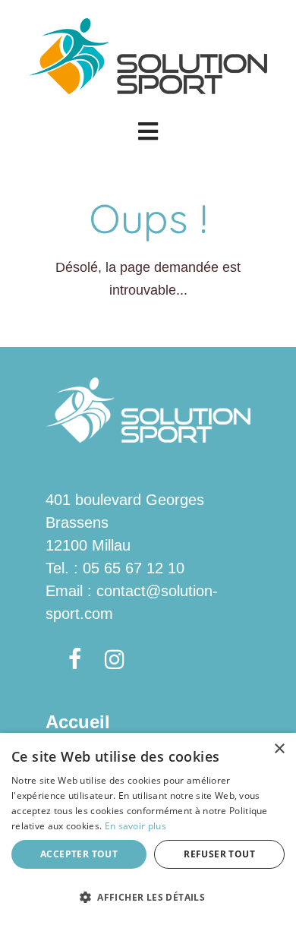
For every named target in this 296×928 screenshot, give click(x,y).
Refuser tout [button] (219, 854)
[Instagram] (114, 660)
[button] (148, 131)
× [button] (279, 749)
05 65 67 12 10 (133, 568)
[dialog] (148, 830)
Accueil (78, 722)
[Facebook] (75, 660)
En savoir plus (135, 825)
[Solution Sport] (148, 54)
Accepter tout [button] (79, 854)
